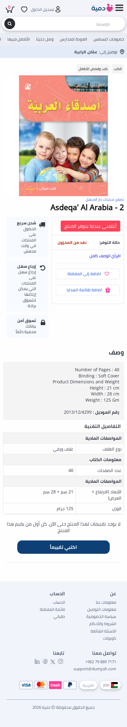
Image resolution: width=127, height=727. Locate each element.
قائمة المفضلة (52, 609)
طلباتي (59, 616)
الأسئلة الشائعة (103, 631)
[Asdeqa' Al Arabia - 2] (63, 135)
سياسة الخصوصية (101, 616)
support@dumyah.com (94, 669)
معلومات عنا (106, 602)
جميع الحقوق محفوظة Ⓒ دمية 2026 (63, 707)
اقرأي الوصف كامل (105, 255)
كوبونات (109, 638)
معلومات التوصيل (101, 609)
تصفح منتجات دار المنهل (105, 199)
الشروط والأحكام (102, 623)
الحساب (59, 602)
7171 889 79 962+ (100, 661)
